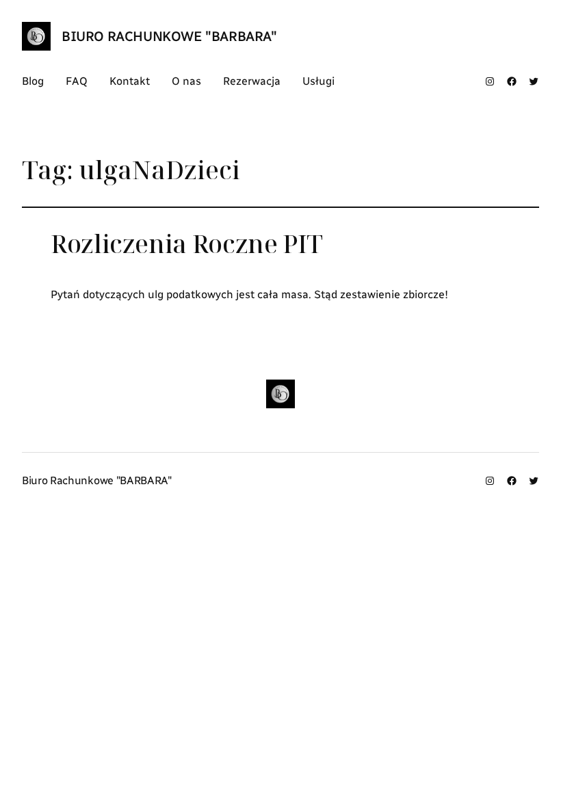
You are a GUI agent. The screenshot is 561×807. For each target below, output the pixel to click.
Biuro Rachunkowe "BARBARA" (169, 36)
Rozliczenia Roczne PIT (187, 244)
